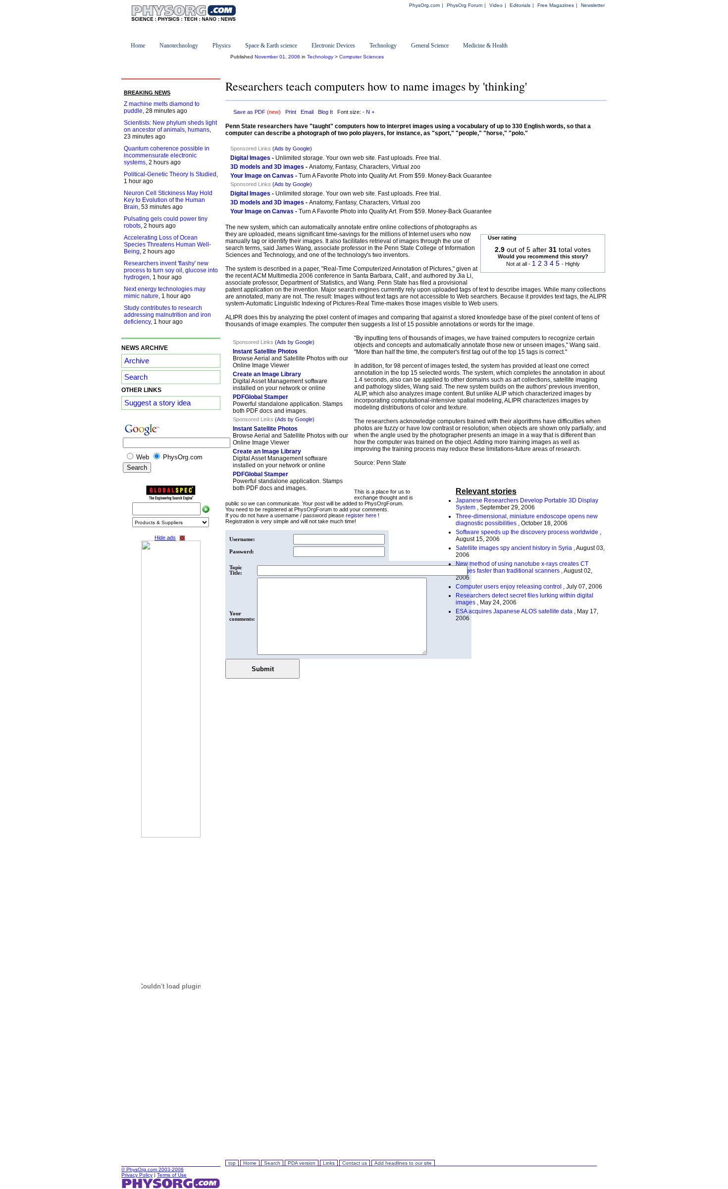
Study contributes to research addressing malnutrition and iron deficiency (167, 314)
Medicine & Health (485, 45)
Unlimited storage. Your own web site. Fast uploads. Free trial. (358, 157)
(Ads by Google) (292, 148)
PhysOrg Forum (464, 5)
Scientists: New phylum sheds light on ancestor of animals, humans (170, 126)
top (232, 1163)
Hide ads (165, 538)
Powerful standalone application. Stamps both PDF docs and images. (288, 407)
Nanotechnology (178, 45)
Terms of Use (172, 1175)
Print (290, 112)
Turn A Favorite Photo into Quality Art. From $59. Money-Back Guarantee (395, 175)
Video (496, 5)
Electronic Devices (333, 45)
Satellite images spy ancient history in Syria (514, 548)
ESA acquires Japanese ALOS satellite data (515, 611)
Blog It (325, 112)
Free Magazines (555, 5)
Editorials (520, 5)
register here (362, 515)
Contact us (354, 1163)
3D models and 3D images (267, 166)
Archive (136, 361)
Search (136, 377)
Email (307, 112)
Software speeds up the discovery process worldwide (528, 532)
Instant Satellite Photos (265, 351)
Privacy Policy (137, 1175)
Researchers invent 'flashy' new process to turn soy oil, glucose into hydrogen (171, 270)
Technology (383, 45)
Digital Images (250, 157)
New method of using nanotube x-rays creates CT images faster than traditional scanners (522, 567)
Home (138, 45)
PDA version (301, 1163)
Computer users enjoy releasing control (509, 586)
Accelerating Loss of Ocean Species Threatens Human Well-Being (167, 244)
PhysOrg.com (424, 5)
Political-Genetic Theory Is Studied (170, 174)
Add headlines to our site (403, 1163)
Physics (221, 45)
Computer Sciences (361, 56)
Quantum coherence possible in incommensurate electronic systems (166, 155)
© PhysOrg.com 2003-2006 (152, 1169)
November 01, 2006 (277, 56)
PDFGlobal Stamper (260, 397)
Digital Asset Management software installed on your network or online (280, 385)
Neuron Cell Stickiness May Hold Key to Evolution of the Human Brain (168, 200)
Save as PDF (257, 112)
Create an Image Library (267, 374)
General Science (430, 45)
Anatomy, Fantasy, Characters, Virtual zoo (364, 166)
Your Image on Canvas (262, 175)
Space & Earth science (271, 45)
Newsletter (593, 5)
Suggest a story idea (157, 403)
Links (329, 1163)
